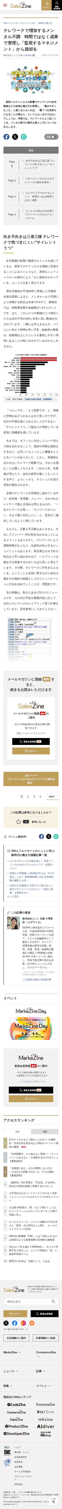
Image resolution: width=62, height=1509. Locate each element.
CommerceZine (46, 1352)
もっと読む (13, 896)
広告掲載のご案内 (16, 1338)
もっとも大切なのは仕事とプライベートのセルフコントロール (39, 214)
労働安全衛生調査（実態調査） (39, 399)
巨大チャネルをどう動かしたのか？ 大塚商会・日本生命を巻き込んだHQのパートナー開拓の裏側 (33, 1143)
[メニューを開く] (5, 5)
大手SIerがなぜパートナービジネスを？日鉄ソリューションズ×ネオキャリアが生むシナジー (34, 1196)
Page (12, 180)
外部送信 (18, 1484)
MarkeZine (10, 1352)
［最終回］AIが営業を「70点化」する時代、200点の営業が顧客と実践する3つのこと (33, 1184)
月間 (45, 1131)
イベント (41, 1386)
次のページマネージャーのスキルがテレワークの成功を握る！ (31, 779)
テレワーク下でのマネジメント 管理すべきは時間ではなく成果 (39, 196)
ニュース (8, 1371)
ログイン (33, 751)
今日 (17, 1131)
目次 (31, 150)
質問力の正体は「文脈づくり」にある (29, 1261)
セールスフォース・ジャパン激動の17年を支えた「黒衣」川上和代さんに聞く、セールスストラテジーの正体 (33, 1225)
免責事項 (18, 1461)
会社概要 (18, 1466)
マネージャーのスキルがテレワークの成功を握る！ (39, 180)
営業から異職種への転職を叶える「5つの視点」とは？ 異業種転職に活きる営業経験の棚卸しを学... (31, 876)
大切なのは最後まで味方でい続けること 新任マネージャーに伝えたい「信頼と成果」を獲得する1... (32, 889)
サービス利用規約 (22, 1471)
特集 (6, 1386)
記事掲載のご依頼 (45, 1338)
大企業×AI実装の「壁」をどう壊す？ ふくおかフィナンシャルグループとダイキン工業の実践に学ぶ (33, 1211)
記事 (39, 1371)
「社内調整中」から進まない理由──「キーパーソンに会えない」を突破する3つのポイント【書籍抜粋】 (34, 1157)
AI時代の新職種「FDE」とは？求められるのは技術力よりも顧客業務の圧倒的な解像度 (33, 1237)
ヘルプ (17, 1447)
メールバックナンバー (33, 733)
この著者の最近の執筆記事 (36, 979)
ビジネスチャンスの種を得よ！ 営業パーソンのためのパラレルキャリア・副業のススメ (31, 864)
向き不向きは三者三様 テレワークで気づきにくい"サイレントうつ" (40, 164)
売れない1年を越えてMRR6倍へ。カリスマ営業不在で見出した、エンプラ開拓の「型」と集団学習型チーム (33, 1250)
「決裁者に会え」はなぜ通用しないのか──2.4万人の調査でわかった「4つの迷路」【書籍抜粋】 (32, 1171)
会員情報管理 (20, 1456)
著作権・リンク (21, 1452)
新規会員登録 (32, 741)
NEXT (51, 796)
